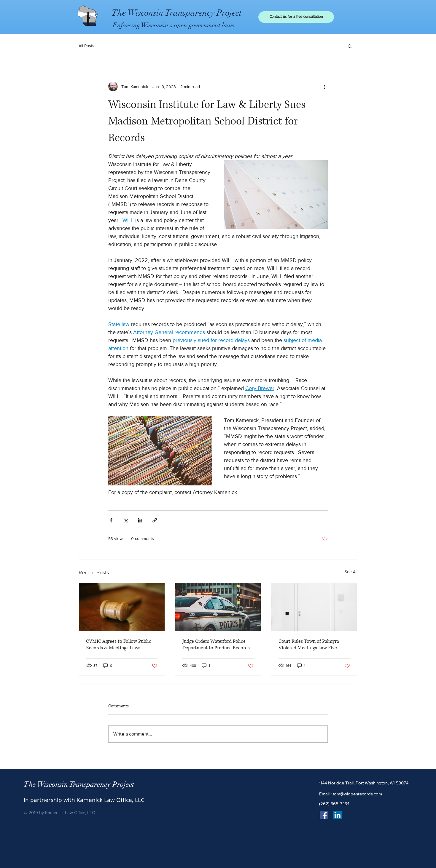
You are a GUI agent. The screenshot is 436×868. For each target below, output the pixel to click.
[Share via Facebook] (111, 520)
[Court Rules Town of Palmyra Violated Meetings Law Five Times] (314, 607)
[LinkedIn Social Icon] (337, 815)
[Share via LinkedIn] (140, 520)
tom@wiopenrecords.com (357, 793)
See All (351, 571)
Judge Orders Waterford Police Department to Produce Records (216, 644)
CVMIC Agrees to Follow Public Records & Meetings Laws (118, 644)
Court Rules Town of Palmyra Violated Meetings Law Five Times (309, 644)
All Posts (86, 45)
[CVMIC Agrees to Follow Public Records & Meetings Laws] (122, 607)
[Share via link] (154, 520)
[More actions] (324, 86)
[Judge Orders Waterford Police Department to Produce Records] (218, 607)
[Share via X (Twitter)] (125, 520)
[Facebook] (324, 815)
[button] (350, 46)
